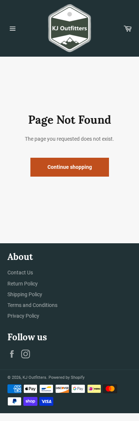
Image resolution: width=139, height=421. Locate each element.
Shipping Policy (24, 294)
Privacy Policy (23, 316)
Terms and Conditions (32, 305)
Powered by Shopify (67, 377)
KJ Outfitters (34, 377)
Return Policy (22, 284)
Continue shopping (69, 167)
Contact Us (20, 272)
